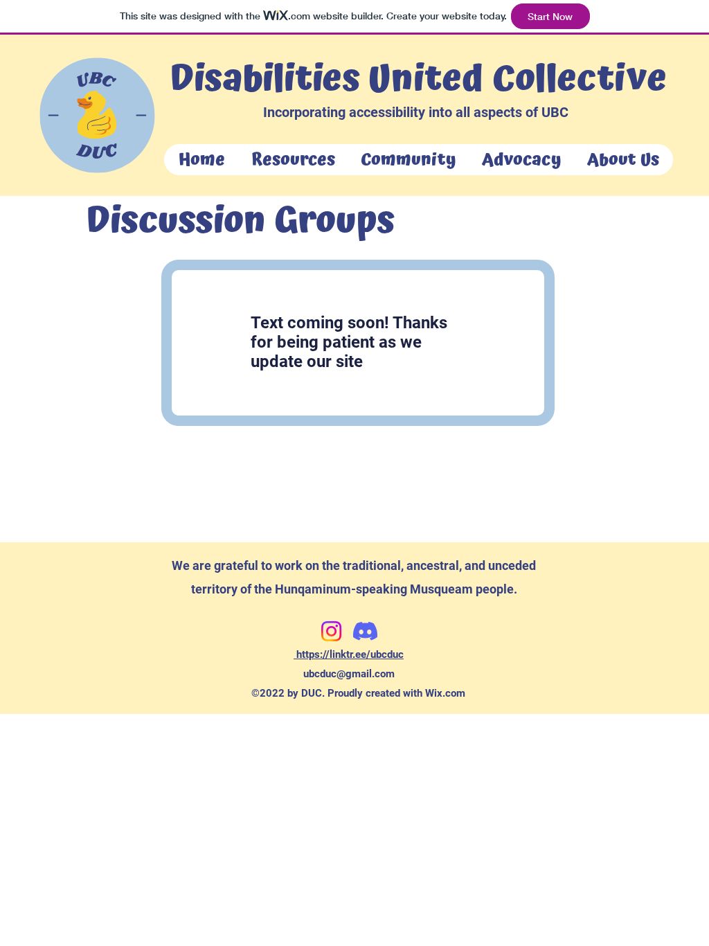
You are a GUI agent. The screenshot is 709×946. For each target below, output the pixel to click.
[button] (292, 159)
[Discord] (365, 631)
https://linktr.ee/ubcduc (349, 654)
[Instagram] (331, 631)
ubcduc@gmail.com (349, 674)
